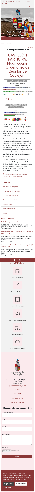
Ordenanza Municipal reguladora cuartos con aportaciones (15, 175)
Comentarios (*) (6, 434)
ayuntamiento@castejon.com (17, 385)
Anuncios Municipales (10, 187)
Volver (31, 47)
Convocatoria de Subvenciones (13, 200)
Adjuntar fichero (6, 448)
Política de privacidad (17, 402)
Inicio (2, 43)
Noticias (8, 43)
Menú (27, 38)
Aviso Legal (17, 393)
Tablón (5, 213)
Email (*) (4, 419)
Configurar (7, 487)
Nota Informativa (9, 209)
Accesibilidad (17, 390)
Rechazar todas (21, 484)
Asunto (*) (5, 426)
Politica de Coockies (17, 399)
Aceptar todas (8, 484)
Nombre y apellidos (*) (8, 412)
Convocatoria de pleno (10, 195)
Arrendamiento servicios (11, 191)
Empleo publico (8, 204)
